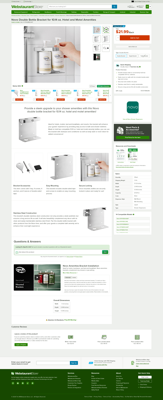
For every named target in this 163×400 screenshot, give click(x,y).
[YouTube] (17, 383)
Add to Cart (19, 99)
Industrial (132, 12)
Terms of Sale (88, 396)
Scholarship (119, 385)
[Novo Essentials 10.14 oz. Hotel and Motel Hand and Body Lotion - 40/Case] (84, 95)
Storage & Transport (109, 12)
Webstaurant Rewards (74, 378)
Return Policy (120, 390)
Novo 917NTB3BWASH (123, 224)
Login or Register (21, 344)
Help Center (16, 1)
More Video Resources (69, 273)
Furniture (95, 12)
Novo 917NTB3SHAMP (123, 218)
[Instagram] (12, 383)
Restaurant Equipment (21, 12)
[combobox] (80, 6)
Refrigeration (36, 12)
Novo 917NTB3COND (122, 221)
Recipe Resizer (72, 385)
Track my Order (145, 381)
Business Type (144, 12)
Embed (74, 277)
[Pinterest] (32, 383)
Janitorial (122, 12)
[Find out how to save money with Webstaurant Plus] (13, 91)
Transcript (67, 277)
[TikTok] (27, 383)
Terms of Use (70, 256)
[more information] (140, 67)
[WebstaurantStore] (35, 373)
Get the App (28, 1)
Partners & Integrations (74, 387)
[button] (97, 30)
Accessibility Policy (118, 396)
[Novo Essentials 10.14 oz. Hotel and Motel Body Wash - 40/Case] (42, 95)
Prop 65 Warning (70, 320)
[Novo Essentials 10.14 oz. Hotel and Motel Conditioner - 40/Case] (63, 95)
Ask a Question (105, 86)
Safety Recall (95, 390)
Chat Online (143, 384)
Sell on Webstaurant (122, 387)
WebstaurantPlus (72, 376)
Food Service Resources (98, 385)
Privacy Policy (79, 256)
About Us (119, 376)
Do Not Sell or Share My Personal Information (138, 396)
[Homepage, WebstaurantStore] (27, 6)
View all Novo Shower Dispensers (133, 119)
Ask (105, 252)
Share (93, 86)
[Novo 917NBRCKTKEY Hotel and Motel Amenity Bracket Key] (22, 95)
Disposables (84, 12)
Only (117, 29)
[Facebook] (22, 383)
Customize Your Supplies (75, 383)
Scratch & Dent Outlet (97, 378)
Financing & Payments (122, 383)
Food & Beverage (61, 12)
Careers (118, 381)
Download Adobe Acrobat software (124, 167)
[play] (37, 277)
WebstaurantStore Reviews (99, 387)
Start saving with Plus (100, 364)
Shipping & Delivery (146, 387)
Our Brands (119, 378)
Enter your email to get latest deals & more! (20, 363)
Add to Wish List (133, 46)
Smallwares (48, 12)
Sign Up (74, 363)
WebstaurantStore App (74, 381)
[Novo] (133, 107)
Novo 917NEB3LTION (122, 230)
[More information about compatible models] (133, 214)
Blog (92, 376)
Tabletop (73, 12)
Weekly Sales (95, 381)
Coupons (94, 383)
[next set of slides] (110, 95)
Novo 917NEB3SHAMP (123, 227)
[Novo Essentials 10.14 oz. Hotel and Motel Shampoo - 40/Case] (105, 95)
